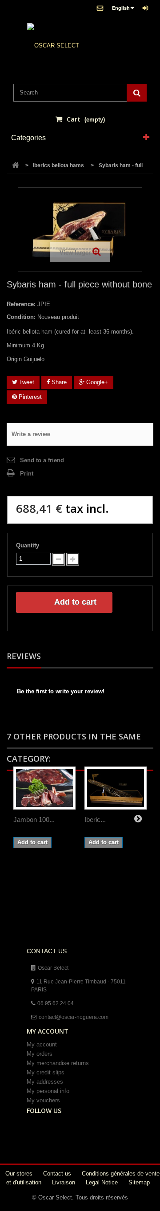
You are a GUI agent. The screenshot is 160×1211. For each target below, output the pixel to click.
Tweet (25, 382)
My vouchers (43, 1100)
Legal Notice (103, 1182)
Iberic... (95, 819)
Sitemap (139, 1182)
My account (42, 1044)
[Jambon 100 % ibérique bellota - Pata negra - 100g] (44, 788)
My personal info (48, 1091)
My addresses (45, 1081)
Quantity (27, 545)
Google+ (96, 382)
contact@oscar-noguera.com (73, 1017)
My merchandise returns (58, 1063)
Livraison (64, 1182)
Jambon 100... (34, 819)
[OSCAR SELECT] (53, 45)
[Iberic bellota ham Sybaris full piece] (115, 788)
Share (58, 382)
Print (26, 473)
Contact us (58, 1173)
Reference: (21, 304)
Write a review (31, 434)
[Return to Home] (15, 165)
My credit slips (45, 1072)
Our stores (19, 1173)
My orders (39, 1053)
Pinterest (29, 396)
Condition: (21, 317)
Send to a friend (42, 460)
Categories (28, 138)
